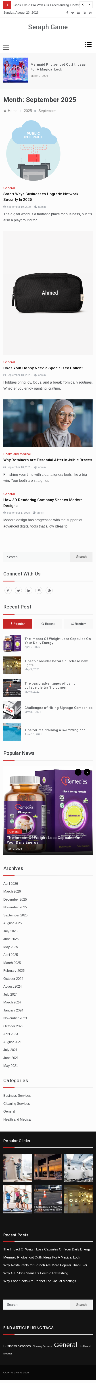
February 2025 (14, 970)
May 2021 (10, 1065)
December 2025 (15, 899)
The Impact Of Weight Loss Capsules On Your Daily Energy (47, 1249)
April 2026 (10, 883)
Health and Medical (17, 454)
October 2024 (13, 978)
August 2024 (12, 986)
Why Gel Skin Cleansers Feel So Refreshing (35, 1273)
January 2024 (13, 1010)
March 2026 (12, 891)
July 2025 (10, 931)
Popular (19, 623)
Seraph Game (48, 27)
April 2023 (10, 1034)
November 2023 (15, 1018)
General (9, 188)
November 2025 (15, 907)
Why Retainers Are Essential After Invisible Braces (47, 460)
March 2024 (12, 1002)
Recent (49, 623)
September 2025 (15, 915)
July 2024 (10, 994)
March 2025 (12, 963)
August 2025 (12, 923)
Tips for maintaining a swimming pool (56, 730)
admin (42, 206)
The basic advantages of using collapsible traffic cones (50, 685)
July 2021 (10, 1050)
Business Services (17, 1095)
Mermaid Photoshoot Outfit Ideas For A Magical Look (41, 1257)
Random (80, 623)
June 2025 (11, 939)
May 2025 (10, 947)
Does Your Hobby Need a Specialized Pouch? (43, 368)
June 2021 (11, 1058)
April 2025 (10, 955)
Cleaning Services (16, 1103)
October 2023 (13, 1026)
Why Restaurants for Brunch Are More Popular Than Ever (45, 1265)
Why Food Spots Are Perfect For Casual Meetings (39, 1281)
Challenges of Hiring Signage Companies (58, 708)
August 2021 (12, 1042)
